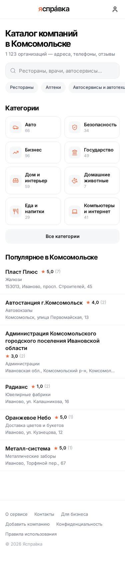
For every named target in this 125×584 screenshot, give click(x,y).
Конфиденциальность (79, 524)
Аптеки (53, 87)
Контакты (44, 514)
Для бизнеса (74, 514)
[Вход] (115, 9)
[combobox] (62, 71)
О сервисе (16, 514)
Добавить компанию (27, 524)
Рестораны (22, 87)
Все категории (63, 236)
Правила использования (31, 534)
